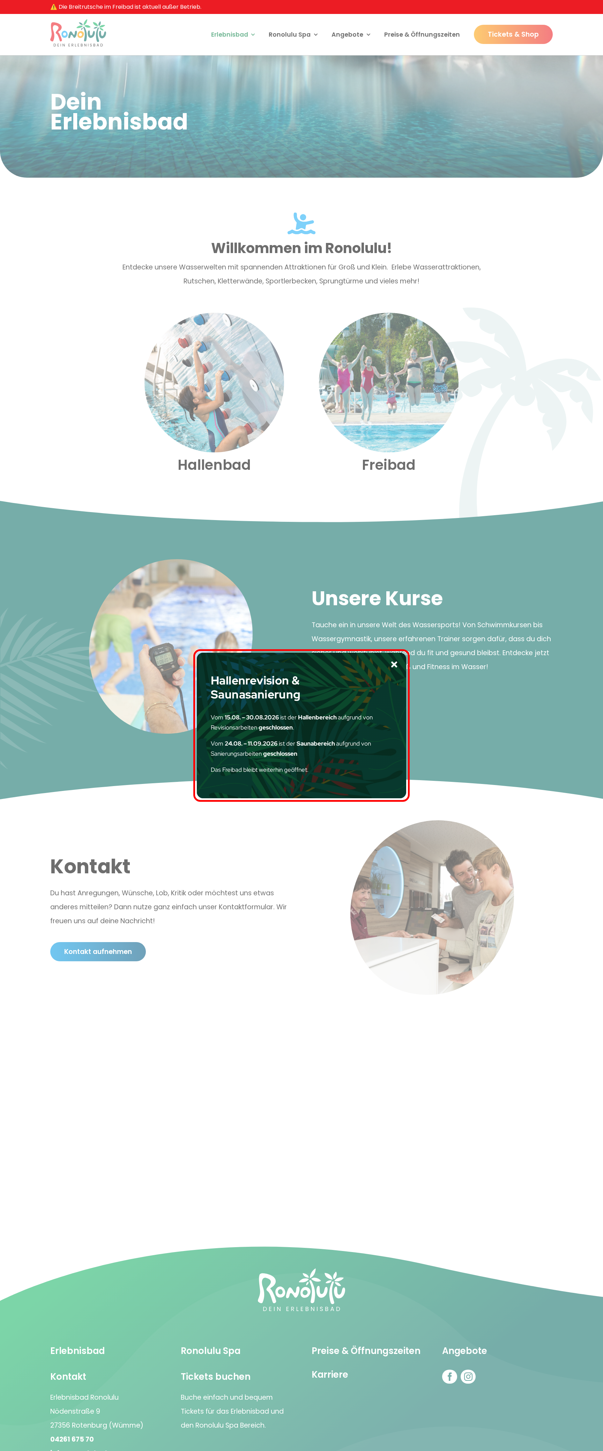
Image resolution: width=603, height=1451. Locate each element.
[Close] (394, 664)
